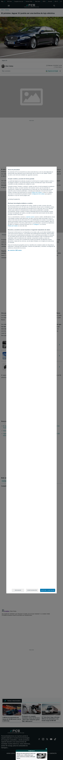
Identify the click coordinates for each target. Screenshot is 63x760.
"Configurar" (36, 224)
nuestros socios (30, 217)
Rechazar (18, 590)
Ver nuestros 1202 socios (15, 250)
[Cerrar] (46, 749)
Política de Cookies (37, 192)
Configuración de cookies (38, 194)
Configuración (32, 590)
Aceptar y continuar (47, 590)
